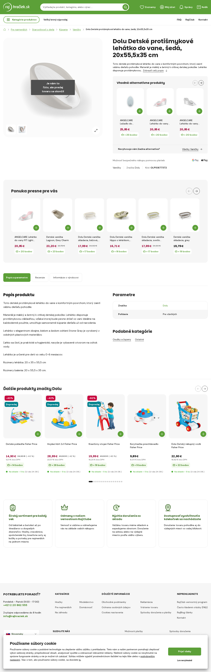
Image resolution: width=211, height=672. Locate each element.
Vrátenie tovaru (149, 607)
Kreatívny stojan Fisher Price (104, 444)
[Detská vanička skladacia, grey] (185, 215)
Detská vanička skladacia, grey (182, 238)
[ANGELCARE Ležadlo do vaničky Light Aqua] (130, 102)
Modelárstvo (86, 602)
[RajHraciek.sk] (4, 29)
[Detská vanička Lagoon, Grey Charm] (58, 215)
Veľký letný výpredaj (55, 19)
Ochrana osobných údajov (116, 607)
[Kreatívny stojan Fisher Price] (105, 416)
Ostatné (139, 339)
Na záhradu (61, 612)
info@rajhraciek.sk (15, 616)
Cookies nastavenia (112, 612)
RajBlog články (185, 612)
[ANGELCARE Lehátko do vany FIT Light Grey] (190, 102)
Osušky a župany (122, 339)
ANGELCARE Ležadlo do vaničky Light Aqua (130, 122)
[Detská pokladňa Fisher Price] (22, 416)
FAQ (179, 19)
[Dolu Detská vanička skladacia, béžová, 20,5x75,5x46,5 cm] (89, 215)
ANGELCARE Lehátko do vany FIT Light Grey (189, 122)
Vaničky (117, 167)
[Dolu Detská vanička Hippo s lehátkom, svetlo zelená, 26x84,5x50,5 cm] (121, 215)
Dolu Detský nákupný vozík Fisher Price (186, 446)
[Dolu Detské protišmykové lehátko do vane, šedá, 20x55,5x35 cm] (11, 129)
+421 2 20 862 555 (15, 605)
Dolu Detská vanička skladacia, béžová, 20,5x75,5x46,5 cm (89, 238)
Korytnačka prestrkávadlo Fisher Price (144, 446)
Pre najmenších (63, 607)
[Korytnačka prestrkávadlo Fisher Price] (147, 416)
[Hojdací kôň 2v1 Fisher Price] (64, 416)
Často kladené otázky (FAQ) (192, 607)
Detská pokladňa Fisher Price (21, 444)
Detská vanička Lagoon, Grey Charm (57, 238)
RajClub (190, 19)
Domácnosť (85, 607)
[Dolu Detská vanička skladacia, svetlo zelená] (153, 215)
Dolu (137, 167)
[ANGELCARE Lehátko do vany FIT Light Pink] (160, 102)
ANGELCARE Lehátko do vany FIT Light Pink (159, 122)
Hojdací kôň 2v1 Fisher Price (62, 444)
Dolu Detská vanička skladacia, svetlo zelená (153, 238)
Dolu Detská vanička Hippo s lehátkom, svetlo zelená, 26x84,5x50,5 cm (121, 238)
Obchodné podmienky (114, 602)
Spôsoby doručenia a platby (155, 612)
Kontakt (203, 19)
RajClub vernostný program (192, 602)
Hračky (58, 602)
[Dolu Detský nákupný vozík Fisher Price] (188, 416)
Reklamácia (146, 602)
